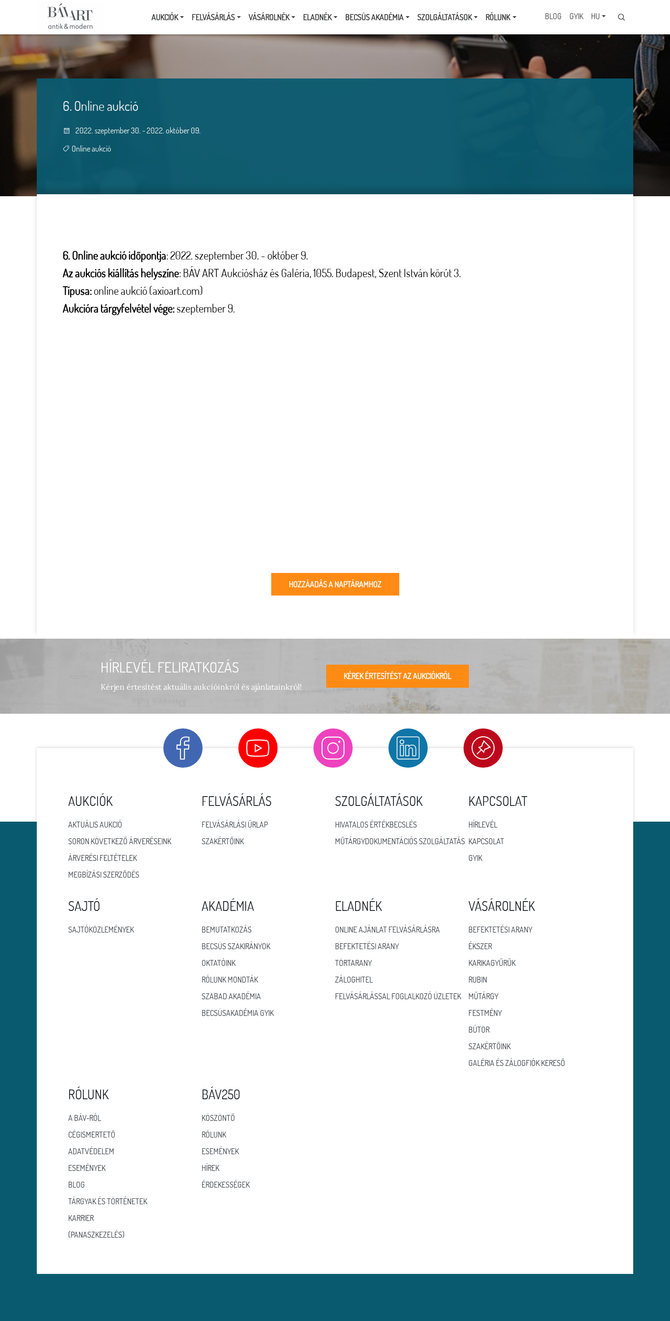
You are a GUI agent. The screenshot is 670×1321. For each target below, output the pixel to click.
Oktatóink (218, 963)
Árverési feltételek (102, 858)
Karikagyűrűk (491, 963)
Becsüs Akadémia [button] (374, 17)
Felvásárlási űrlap (235, 824)
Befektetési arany (367, 946)
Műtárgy (483, 996)
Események (86, 1168)
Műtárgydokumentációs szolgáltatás (400, 841)
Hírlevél (482, 824)
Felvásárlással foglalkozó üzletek (398, 996)
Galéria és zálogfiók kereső (516, 1063)
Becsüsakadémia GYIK (238, 1013)
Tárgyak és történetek (107, 1201)
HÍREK (210, 1168)
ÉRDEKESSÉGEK (226, 1185)
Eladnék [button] (317, 17)
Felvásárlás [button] (213, 17)
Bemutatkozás (227, 929)
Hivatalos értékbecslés (376, 824)
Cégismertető (91, 1135)
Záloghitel (354, 979)
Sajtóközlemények (101, 929)
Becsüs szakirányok (236, 946)
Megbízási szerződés (103, 875)
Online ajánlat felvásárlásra (387, 929)
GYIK (576, 16)
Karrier (81, 1218)
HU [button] (595, 16)
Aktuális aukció (95, 824)
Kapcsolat (486, 841)
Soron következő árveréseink (119, 841)
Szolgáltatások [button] (444, 17)
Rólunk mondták (230, 979)
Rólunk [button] (498, 17)
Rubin (477, 979)
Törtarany (353, 963)
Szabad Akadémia (231, 996)
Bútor (479, 1030)
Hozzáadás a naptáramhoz (335, 584)
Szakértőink (223, 841)
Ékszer (480, 946)
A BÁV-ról (84, 1118)
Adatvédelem (91, 1151)
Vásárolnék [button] (269, 17)
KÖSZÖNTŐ (218, 1118)
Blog (553, 16)
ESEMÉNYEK (220, 1151)
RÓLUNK (214, 1135)
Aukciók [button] (165, 17)
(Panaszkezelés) (96, 1235)
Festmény (485, 1013)
